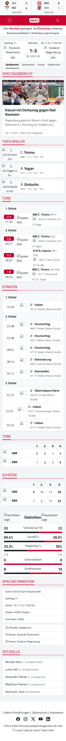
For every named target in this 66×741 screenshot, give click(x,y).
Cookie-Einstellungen (16, 712)
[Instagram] (25, 719)
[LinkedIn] (48, 719)
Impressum (56, 712)
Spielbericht (12, 64)
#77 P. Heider (37, 352)
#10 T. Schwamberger (40, 411)
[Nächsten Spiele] (61, 7)
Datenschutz (39, 712)
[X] (33, 719)
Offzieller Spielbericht (19, 627)
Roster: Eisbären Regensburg (24, 641)
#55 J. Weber (37, 340)
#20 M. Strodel (38, 395)
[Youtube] (40, 719)
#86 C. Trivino (41, 214)
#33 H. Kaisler (37, 309)
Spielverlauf (28, 64)
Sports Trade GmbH (43, 730)
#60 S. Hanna (37, 364)
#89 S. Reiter (37, 328)
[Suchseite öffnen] (58, 20)
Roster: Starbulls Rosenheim (23, 634)
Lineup (41, 64)
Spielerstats (53, 64)
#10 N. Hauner (42, 250)
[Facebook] (18, 719)
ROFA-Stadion (22, 612)
